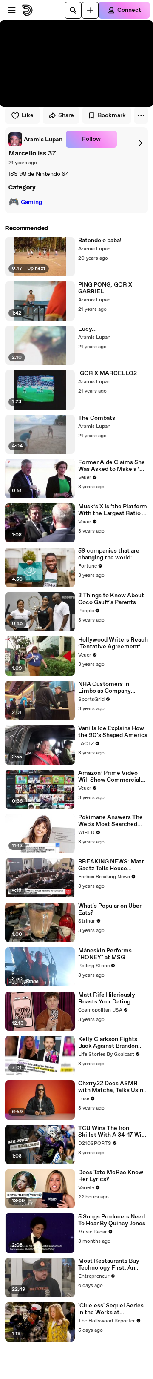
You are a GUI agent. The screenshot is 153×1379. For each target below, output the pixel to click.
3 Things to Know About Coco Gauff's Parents (111, 599)
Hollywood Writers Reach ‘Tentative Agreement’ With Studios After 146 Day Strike (113, 643)
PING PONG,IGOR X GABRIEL (105, 288)
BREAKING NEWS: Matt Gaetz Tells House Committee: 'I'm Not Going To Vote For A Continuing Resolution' (111, 865)
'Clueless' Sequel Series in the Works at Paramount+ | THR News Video (111, 1309)
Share (66, 115)
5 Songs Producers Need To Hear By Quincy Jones (111, 1220)
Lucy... (87, 329)
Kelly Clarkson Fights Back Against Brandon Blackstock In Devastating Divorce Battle (108, 1042)
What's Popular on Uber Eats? (110, 909)
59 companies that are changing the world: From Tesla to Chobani (108, 554)
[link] (35, 139)
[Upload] (90, 10)
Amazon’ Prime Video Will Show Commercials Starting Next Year (111, 776)
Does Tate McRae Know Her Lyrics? (110, 1176)
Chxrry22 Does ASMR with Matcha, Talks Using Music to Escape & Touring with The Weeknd (113, 1087)
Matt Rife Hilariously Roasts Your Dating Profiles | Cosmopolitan (110, 998)
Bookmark (112, 115)
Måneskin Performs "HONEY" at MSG (105, 954)
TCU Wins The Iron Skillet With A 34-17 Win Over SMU (111, 1131)
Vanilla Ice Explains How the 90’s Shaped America (112, 732)
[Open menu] (12, 10)
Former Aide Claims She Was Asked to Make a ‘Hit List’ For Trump (113, 466)
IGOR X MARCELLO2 (107, 373)
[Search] (73, 10)
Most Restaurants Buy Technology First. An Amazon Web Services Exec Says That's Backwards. (109, 1264)
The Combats (96, 418)
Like (27, 115)
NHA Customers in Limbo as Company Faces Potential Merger (110, 687)
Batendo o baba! (100, 240)
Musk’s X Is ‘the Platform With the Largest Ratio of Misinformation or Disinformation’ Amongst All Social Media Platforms (113, 510)
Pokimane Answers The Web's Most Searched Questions (110, 821)
